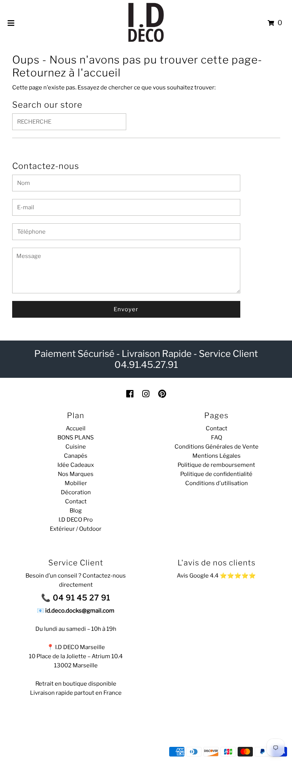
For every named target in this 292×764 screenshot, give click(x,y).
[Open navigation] (11, 22)
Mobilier (76, 483)
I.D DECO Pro (76, 519)
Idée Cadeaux (75, 465)
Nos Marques (76, 474)
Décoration (76, 492)
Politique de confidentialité (216, 474)
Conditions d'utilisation (216, 483)
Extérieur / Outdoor (76, 528)
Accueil (76, 428)
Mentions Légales (216, 455)
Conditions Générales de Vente (217, 446)
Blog (76, 510)
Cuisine (75, 446)
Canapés (75, 455)
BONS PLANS (75, 437)
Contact (76, 501)
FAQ (216, 437)
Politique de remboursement (216, 465)
